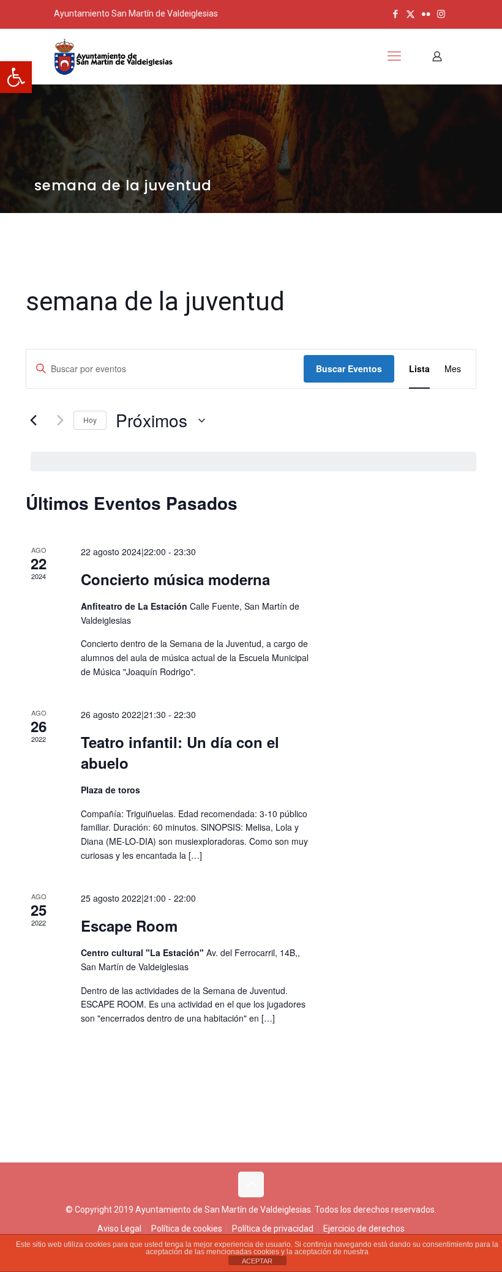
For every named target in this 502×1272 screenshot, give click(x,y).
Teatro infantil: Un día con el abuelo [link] (180, 752)
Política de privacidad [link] (272, 1228)
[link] (16, 77)
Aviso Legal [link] (119, 1228)
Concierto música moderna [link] (175, 579)
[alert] (253, 461)
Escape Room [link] (129, 925)
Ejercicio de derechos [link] (364, 1228)
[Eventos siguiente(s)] (57, 420)
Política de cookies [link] (186, 1228)
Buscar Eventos (349, 368)
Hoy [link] (90, 419)
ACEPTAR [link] (257, 1261)
